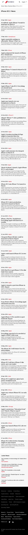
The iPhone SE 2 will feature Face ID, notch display (13, 349)
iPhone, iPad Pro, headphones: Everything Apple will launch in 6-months (12, 220)
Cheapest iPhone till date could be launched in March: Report (12, 238)
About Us (3, 512)
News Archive (8, 516)
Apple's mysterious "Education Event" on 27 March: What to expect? (13, 410)
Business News (12, 6)
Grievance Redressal (21, 514)
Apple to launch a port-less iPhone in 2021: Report (13, 286)
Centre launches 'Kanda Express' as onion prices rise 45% (12, 475)
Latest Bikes (4, 499)
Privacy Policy (10, 512)
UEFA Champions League (19, 502)
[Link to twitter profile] (9, 522)
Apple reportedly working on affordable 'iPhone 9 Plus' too (10, 40)
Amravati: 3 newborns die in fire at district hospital (12, 481)
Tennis (10, 502)
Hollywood (17, 493)
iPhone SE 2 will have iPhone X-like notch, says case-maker (12, 363)
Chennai (3, 477)
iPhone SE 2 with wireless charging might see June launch (12, 442)
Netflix (3, 471)
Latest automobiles (20, 496)
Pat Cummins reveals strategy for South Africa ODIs (13, 459)
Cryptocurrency (5, 493)
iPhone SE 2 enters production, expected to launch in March (11, 203)
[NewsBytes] (9, 2)
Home (2, 6)
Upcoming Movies (14, 504)
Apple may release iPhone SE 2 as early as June (14, 393)
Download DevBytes (6, 518)
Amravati (3, 483)
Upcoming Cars (4, 504)
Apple (9, 20)
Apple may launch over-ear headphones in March (10, 102)
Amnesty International (7, 467)
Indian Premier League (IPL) (7, 496)
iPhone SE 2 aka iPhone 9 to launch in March (13, 185)
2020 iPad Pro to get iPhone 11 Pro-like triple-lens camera (13, 271)
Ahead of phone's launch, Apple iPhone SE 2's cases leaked (14, 168)
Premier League (18, 499)
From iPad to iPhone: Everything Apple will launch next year (13, 302)
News (6, 6)
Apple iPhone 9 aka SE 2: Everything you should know (13, 87)
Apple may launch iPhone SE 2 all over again (13, 426)
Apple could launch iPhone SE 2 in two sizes (13, 254)
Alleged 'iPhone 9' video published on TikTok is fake (13, 118)
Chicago (11, 406)
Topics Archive (16, 516)
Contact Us (3, 514)
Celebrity (10, 491)
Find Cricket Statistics (17, 518)
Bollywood (3, 491)
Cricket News (16, 491)
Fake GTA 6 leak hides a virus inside (10, 470)
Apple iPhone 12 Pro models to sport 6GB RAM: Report (13, 318)
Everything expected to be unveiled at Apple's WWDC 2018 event (13, 334)
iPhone (10, 50)
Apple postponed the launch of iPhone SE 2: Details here (13, 54)
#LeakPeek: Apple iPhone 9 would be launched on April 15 (13, 23)
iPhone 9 (11, 115)
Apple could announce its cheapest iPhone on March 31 (12, 152)
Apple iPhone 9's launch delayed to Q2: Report (14, 70)
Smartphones (12, 36)
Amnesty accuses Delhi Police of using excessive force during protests (11, 465)
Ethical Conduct (11, 514)
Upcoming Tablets (5, 507)
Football (12, 493)
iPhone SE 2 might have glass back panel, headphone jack (12, 380)
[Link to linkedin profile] (13, 522)
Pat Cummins (4, 461)
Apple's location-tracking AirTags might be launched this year (12, 135)
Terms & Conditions (19, 512)
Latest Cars (10, 499)
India (9, 359)
